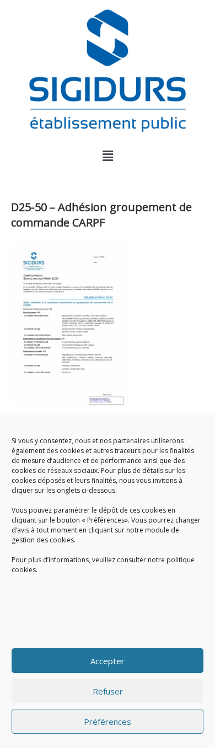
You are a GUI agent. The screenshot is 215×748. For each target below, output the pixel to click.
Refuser (108, 691)
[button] (107, 155)
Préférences (107, 721)
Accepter (107, 660)
